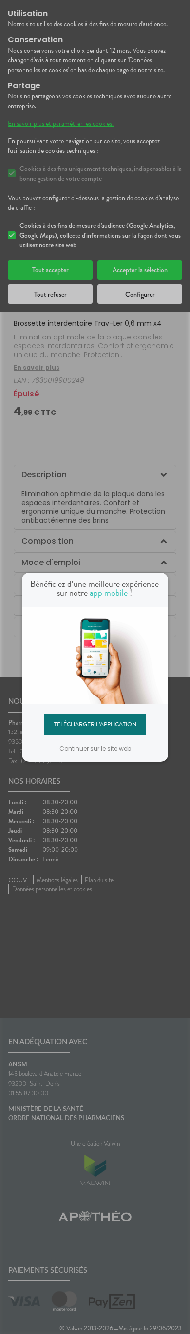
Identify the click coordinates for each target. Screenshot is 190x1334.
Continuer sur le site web (95, 748)
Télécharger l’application (95, 724)
